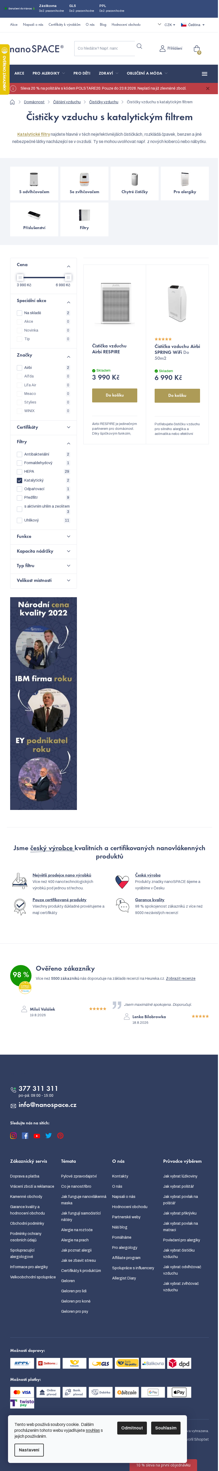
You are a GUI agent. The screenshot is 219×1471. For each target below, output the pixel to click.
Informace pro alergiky (29, 1267)
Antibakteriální (46, 454)
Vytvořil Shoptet (194, 1439)
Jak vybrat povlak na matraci (180, 1226)
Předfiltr (46, 498)
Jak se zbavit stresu (78, 1261)
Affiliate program (126, 1258)
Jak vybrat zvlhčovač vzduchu (181, 1287)
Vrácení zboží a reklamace (32, 1186)
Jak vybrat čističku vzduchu (179, 1253)
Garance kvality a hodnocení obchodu (27, 1210)
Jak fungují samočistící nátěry (81, 1216)
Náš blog (119, 1227)
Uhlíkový (46, 520)
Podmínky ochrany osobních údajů (25, 1237)
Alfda (46, 376)
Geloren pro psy (74, 1311)
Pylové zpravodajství (79, 1176)
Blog (103, 25)
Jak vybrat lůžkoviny (180, 1176)
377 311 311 (38, 1089)
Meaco (46, 394)
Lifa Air (46, 385)
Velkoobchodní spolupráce (33, 1277)
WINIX (46, 411)
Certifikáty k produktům (81, 1271)
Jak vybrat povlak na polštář (180, 1200)
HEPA (46, 471)
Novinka (46, 330)
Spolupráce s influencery (133, 1268)
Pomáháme (121, 1237)
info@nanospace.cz (48, 1105)
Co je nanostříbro (76, 1186)
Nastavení (29, 1450)
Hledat (139, 46)
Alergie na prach (75, 1240)
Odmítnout (132, 1428)
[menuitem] (19, 74)
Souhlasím (166, 1428)
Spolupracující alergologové (22, 1253)
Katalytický (46, 480)
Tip (46, 339)
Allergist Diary (124, 1278)
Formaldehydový (46, 463)
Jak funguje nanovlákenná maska (83, 1200)
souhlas (93, 1430)
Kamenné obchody (26, 1197)
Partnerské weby (126, 1217)
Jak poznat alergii (76, 1250)
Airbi (46, 368)
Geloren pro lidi (74, 1291)
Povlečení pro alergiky (181, 1240)
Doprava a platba (24, 1176)
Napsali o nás (33, 25)
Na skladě (46, 313)
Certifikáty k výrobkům (64, 25)
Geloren (68, 1281)
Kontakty (120, 1176)
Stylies (46, 402)
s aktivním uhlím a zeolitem (47, 509)
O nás (90, 25)
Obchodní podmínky (27, 1223)
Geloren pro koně (76, 1301)
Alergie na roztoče (77, 1230)
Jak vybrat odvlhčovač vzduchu (182, 1270)
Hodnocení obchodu (126, 25)
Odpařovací (46, 489)
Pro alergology (124, 1248)
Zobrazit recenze (180, 979)
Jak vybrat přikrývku (180, 1213)
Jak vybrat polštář (178, 1186)
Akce (14, 25)
